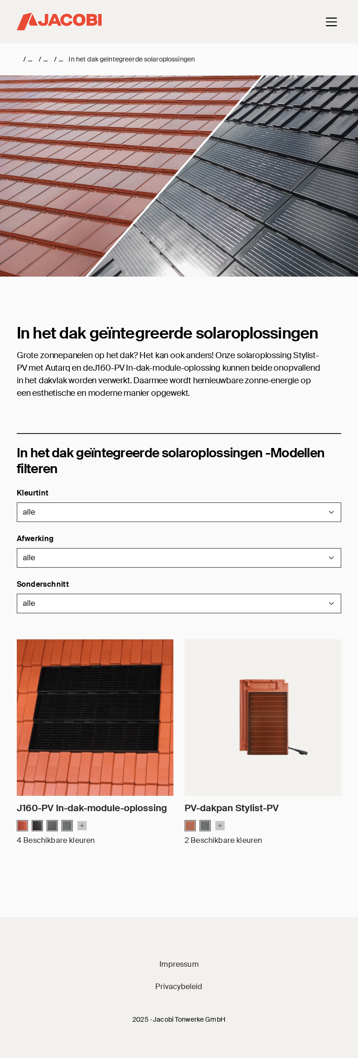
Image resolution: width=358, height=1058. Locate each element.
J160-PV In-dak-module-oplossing (92, 808)
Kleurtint (33, 493)
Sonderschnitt (43, 584)
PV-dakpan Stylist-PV (232, 808)
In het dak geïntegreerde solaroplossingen (132, 59)
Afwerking (35, 538)
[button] (179, 512)
